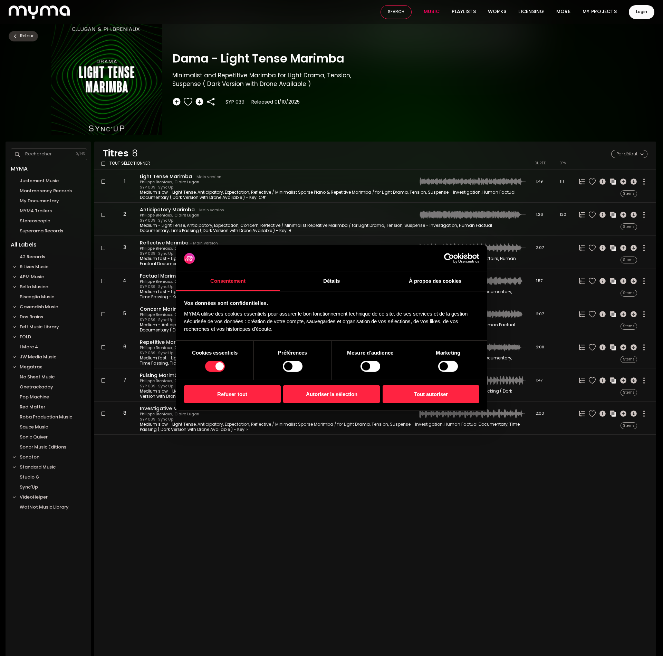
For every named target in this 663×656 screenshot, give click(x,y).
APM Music (32, 277)
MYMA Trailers (36, 211)
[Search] (17, 154)
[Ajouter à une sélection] (176, 101)
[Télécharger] (199, 101)
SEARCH (396, 12)
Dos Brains (31, 317)
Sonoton (29, 457)
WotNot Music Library (44, 507)
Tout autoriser (431, 394)
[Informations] (602, 181)
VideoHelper (34, 497)
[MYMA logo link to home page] (39, 12)
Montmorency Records (46, 191)
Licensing (531, 12)
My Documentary (39, 201)
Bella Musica (34, 287)
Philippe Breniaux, (156, 182)
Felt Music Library (39, 327)
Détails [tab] (331, 281)
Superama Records (41, 231)
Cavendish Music (39, 307)
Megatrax (31, 367)
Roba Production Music (46, 417)
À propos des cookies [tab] (435, 281)
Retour (26, 36)
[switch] (292, 366)
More (563, 12)
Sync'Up (29, 487)
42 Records (32, 257)
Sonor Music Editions (43, 447)
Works (497, 12)
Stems (629, 194)
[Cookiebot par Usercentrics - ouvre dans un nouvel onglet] (449, 258)
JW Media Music (38, 357)
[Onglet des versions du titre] (581, 181)
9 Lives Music (34, 267)
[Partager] (210, 101)
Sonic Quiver (34, 437)
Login (641, 12)
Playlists (464, 12)
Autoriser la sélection (331, 394)
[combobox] (629, 154)
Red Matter (32, 407)
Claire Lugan (186, 182)
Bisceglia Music (37, 297)
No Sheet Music (37, 377)
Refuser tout (232, 394)
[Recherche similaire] (612, 181)
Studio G (29, 477)
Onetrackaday (36, 387)
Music (432, 12)
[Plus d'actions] (644, 181)
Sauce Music (34, 427)
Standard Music (38, 467)
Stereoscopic (35, 221)
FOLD (25, 337)
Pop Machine (34, 397)
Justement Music (39, 181)
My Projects (600, 12)
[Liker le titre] (188, 101)
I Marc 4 (29, 347)
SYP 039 (147, 188)
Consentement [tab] (228, 281)
